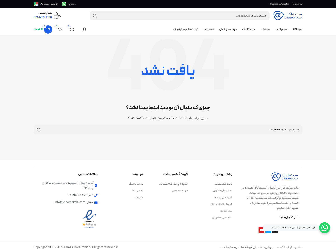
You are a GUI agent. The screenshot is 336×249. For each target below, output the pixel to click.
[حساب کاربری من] (84, 29)
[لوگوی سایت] (287, 15)
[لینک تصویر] (285, 176)
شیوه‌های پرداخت (222, 197)
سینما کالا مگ (136, 184)
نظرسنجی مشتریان (222, 217)
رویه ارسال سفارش (222, 191)
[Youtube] (261, 230)
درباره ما (138, 197)
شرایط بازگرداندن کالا (221, 204)
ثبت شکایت (226, 211)
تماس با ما (137, 191)
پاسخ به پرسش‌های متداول (173, 184)
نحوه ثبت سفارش (223, 184)
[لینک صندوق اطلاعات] (69, 4)
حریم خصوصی (180, 191)
